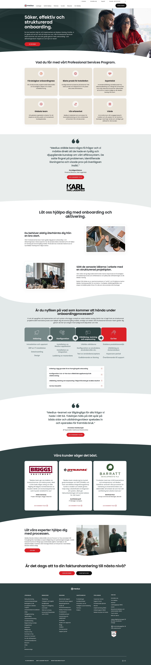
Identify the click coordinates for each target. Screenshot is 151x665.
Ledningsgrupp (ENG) (117, 605)
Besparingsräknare (64, 603)
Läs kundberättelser (75, 434)
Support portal (63, 631)
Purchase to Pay (29, 634)
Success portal (63, 629)
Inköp (26, 612)
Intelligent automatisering (83, 605)
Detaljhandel (45, 603)
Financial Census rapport (66, 601)
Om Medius (77, 6)
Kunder (63, 6)
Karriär (113, 607)
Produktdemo (63, 612)
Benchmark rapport (64, 599)
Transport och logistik (48, 601)
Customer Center (98, 599)
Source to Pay (28, 632)
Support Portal (98, 601)
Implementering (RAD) (100, 608)
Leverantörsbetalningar (31, 601)
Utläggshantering (29, 614)
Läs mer (32, 550)
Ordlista (61, 627)
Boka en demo (67, 573)
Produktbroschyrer (64, 614)
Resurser (69, 6)
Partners (56, 6)
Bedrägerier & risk (29, 603)
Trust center (114, 613)
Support (103, 1)
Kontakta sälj (93, 1)
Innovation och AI (81, 603)
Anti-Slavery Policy (42, 660)
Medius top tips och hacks (101, 612)
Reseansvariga (28, 649)
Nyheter (113, 602)
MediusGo (27, 627)
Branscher (45, 595)
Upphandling (28, 616)
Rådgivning (28, 629)
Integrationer (28, 625)
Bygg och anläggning (47, 605)
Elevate (96, 605)
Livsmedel (44, 608)
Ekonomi (27, 643)
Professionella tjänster (100, 603)
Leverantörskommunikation (32, 610)
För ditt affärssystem (30, 638)
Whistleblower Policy (58, 660)
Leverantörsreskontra (30, 640)
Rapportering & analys (31, 623)
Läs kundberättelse (75, 177)
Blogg (60, 625)
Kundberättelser (80, 601)
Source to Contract (30, 636)
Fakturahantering (29, 599)
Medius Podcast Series (65, 610)
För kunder (97, 595)
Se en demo (32, 44)
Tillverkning (45, 599)
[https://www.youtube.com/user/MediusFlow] (125, 660)
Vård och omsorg (46, 610)
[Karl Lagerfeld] (75, 188)
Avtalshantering (29, 621)
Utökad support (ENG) (100, 610)
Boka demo (120, 5)
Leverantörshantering (30, 618)
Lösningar (38, 6)
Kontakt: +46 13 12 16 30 (114, 1)
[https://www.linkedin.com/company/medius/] (123, 660)
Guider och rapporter (65, 622)
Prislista (78, 610)
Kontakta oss (84, 573)
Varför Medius (47, 6)
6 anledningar (80, 599)
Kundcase (62, 620)
